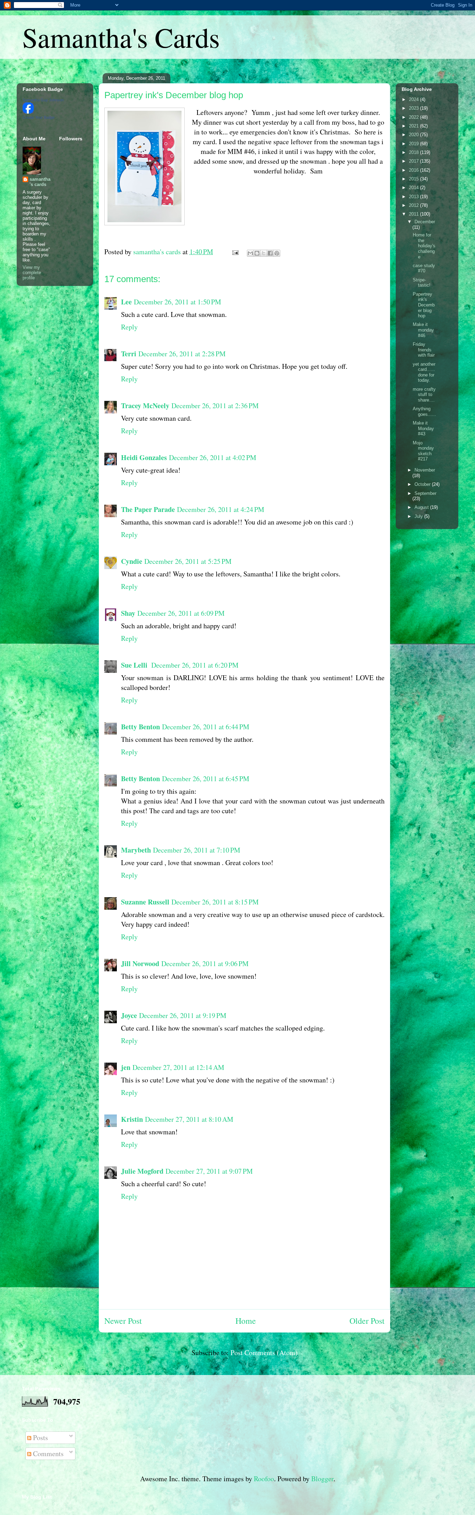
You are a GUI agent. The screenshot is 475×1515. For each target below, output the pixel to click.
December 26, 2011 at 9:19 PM (182, 1015)
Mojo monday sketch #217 (423, 451)
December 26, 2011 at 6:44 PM (205, 726)
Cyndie (131, 561)
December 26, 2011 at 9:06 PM (205, 963)
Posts (39, 1437)
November (424, 470)
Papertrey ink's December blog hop (424, 305)
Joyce (129, 1015)
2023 (414, 108)
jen (125, 1067)
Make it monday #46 (423, 330)
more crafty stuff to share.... (424, 395)
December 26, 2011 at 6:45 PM (205, 778)
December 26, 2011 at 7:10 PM (196, 850)
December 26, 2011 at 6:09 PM (181, 613)
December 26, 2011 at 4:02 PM (212, 457)
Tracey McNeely (145, 406)
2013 (414, 196)
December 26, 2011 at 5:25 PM (188, 561)
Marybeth (136, 850)
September (425, 493)
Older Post (367, 1320)
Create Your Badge (39, 117)
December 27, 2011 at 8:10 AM (189, 1119)
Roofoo (264, 1478)
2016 (414, 170)
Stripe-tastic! (421, 282)
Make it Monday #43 (423, 428)
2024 (414, 99)
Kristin (132, 1119)
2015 (414, 178)
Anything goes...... (424, 411)
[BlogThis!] (256, 253)
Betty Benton (140, 727)
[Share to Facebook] (270, 253)
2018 (414, 152)
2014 (414, 187)
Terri (128, 354)
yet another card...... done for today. (424, 372)
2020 (414, 134)
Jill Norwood (140, 963)
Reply (129, 327)
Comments (47, 1453)
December (424, 221)
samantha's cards (40, 182)
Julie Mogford (142, 1171)
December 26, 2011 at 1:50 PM (177, 301)
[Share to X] (263, 253)
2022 (414, 117)
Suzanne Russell (145, 902)
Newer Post (123, 1320)
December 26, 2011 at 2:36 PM (215, 405)
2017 (414, 161)
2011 (414, 214)
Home (245, 1320)
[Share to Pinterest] (276, 253)
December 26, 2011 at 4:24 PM (220, 509)
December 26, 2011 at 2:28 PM (182, 353)
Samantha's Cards (121, 36)
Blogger (322, 1478)
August (422, 507)
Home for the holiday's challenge (424, 245)
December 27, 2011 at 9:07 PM (209, 1171)
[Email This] (250, 253)
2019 (414, 143)
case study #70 (424, 268)
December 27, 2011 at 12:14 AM (178, 1067)
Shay (128, 613)
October (423, 484)
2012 (414, 205)
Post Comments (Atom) (264, 1352)
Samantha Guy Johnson (43, 100)
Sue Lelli (135, 665)
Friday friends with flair (424, 350)
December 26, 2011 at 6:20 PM (195, 665)
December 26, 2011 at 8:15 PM (215, 902)
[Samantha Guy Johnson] (28, 112)
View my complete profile (32, 272)
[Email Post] (234, 251)
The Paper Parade (148, 509)
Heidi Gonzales (144, 457)
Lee (126, 302)
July (419, 516)
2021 (414, 126)
